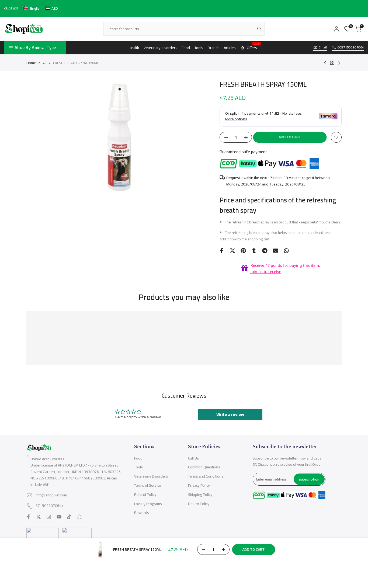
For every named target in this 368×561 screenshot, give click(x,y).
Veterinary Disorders (151, 476)
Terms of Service (147, 485)
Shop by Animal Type (35, 47)
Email (323, 47)
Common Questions (204, 467)
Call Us (193, 458)
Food (138, 458)
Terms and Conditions (205, 476)
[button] (41, 8)
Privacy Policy (199, 485)
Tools (138, 467)
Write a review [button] (230, 414)
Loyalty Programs (148, 503)
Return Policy (198, 503)
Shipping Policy (200, 494)
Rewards (141, 512)
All (44, 63)
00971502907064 (351, 47)
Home (31, 63)
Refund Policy (145, 494)
